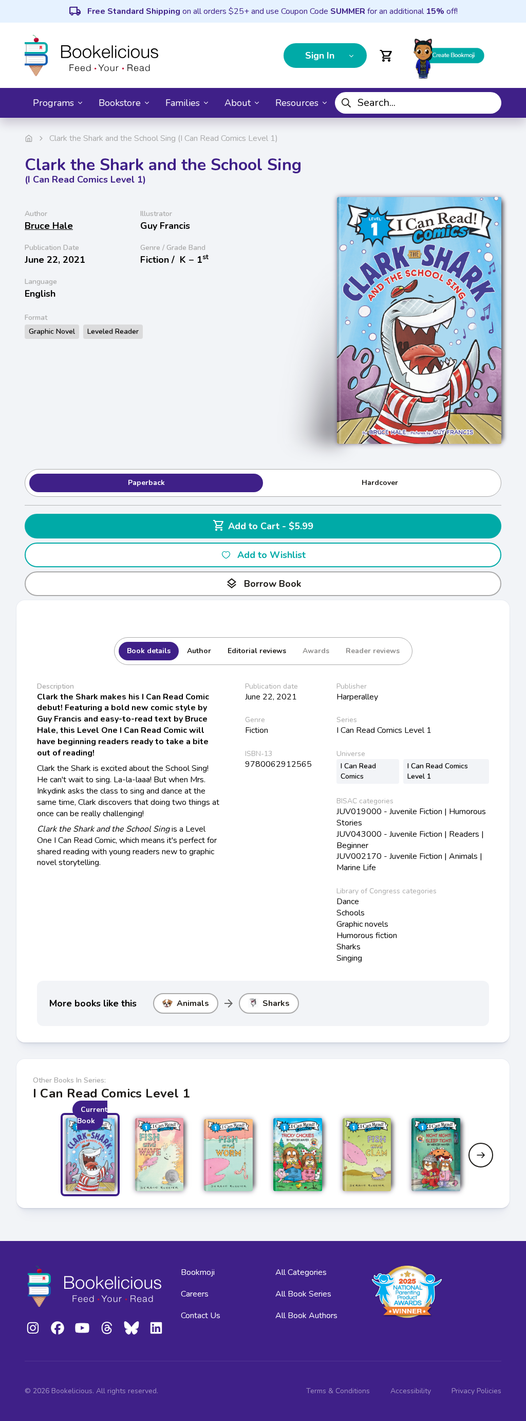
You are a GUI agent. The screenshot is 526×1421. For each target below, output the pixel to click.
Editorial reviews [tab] (257, 651)
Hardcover (380, 483)
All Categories (301, 1272)
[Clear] (489, 103)
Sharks (276, 1003)
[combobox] (418, 103)
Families (182, 103)
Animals (193, 1003)
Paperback (146, 483)
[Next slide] (480, 1155)
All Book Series (303, 1294)
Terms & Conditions (338, 1391)
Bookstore (120, 103)
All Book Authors (306, 1315)
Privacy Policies (476, 1391)
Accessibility (410, 1391)
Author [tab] (199, 651)
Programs (53, 103)
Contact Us (200, 1315)
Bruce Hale (49, 226)
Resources (296, 103)
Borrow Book (263, 584)
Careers (195, 1294)
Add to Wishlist (271, 555)
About (237, 103)
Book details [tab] (149, 651)
